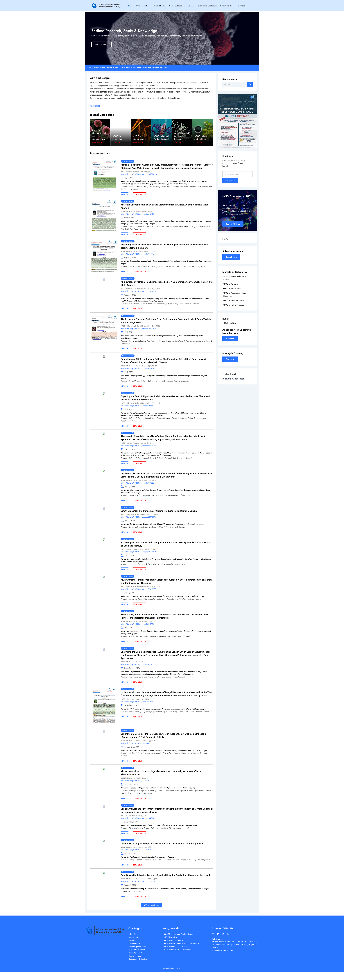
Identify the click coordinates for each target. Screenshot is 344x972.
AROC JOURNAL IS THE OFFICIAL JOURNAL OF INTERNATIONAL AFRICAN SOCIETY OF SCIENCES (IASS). (127, 67)
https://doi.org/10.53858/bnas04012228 (138, 743)
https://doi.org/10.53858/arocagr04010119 (138, 818)
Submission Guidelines (207, 6)
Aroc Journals (142, 6)
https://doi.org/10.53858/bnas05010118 (137, 624)
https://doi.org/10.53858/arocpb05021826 (138, 328)
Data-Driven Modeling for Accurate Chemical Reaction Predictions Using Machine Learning (166, 875)
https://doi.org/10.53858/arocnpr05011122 (138, 445)
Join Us (191, 6)
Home (130, 6)
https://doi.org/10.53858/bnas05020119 (137, 368)
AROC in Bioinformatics (139, 138)
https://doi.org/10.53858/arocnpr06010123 (139, 174)
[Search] (250, 84)
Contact (241, 6)
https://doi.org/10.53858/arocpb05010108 (138, 589)
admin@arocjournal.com (222, 950)
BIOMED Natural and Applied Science (181, 136)
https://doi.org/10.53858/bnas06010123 (137, 214)
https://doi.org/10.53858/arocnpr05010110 (138, 551)
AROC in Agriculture (117, 138)
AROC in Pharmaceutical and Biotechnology (99, 134)
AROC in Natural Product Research (161, 138)
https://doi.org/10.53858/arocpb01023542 (138, 881)
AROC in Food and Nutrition (201, 138)
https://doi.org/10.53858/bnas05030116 (137, 254)
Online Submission (177, 6)
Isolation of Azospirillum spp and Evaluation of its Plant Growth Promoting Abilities (163, 843)
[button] (149, 6)
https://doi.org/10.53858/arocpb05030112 (138, 291)
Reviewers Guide (227, 6)
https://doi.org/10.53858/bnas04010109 (137, 849)
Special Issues (160, 6)
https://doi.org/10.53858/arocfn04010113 (138, 701)
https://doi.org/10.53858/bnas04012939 (138, 664)
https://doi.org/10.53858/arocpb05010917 (138, 517)
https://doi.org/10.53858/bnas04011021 (137, 780)
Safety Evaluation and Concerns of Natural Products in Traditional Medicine (159, 511)
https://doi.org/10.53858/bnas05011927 (137, 483)
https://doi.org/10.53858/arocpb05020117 (138, 405)
